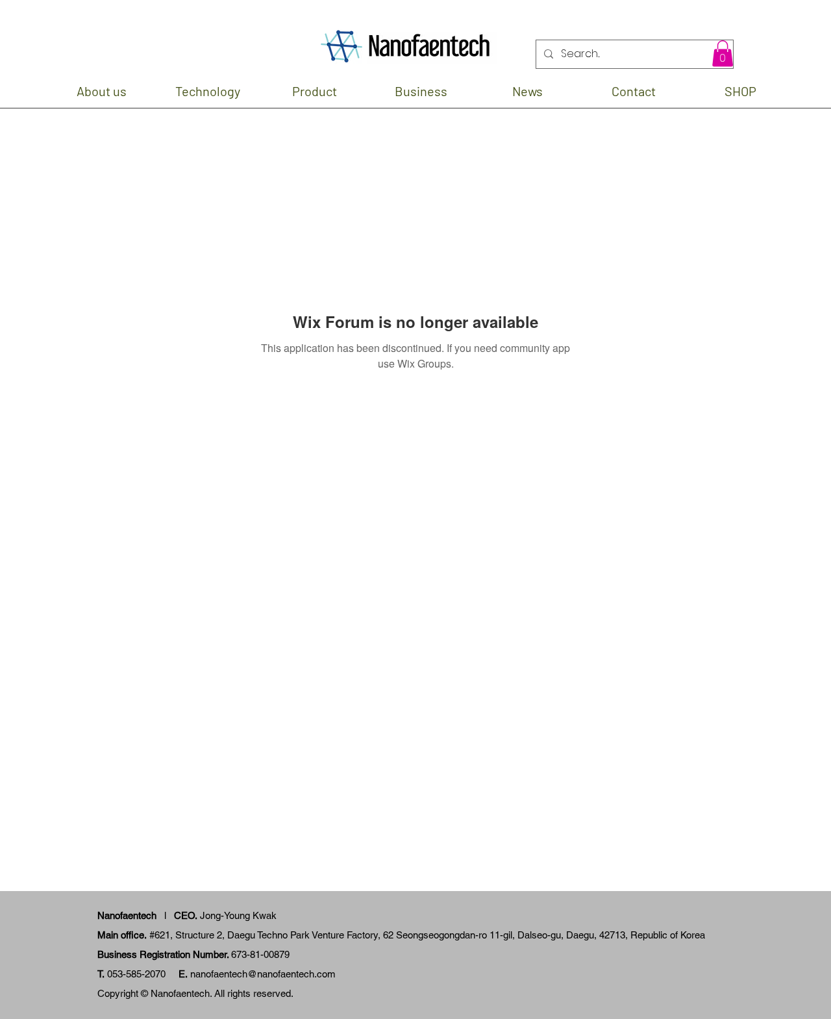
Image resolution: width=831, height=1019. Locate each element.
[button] (723, 53)
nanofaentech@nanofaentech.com (263, 973)
